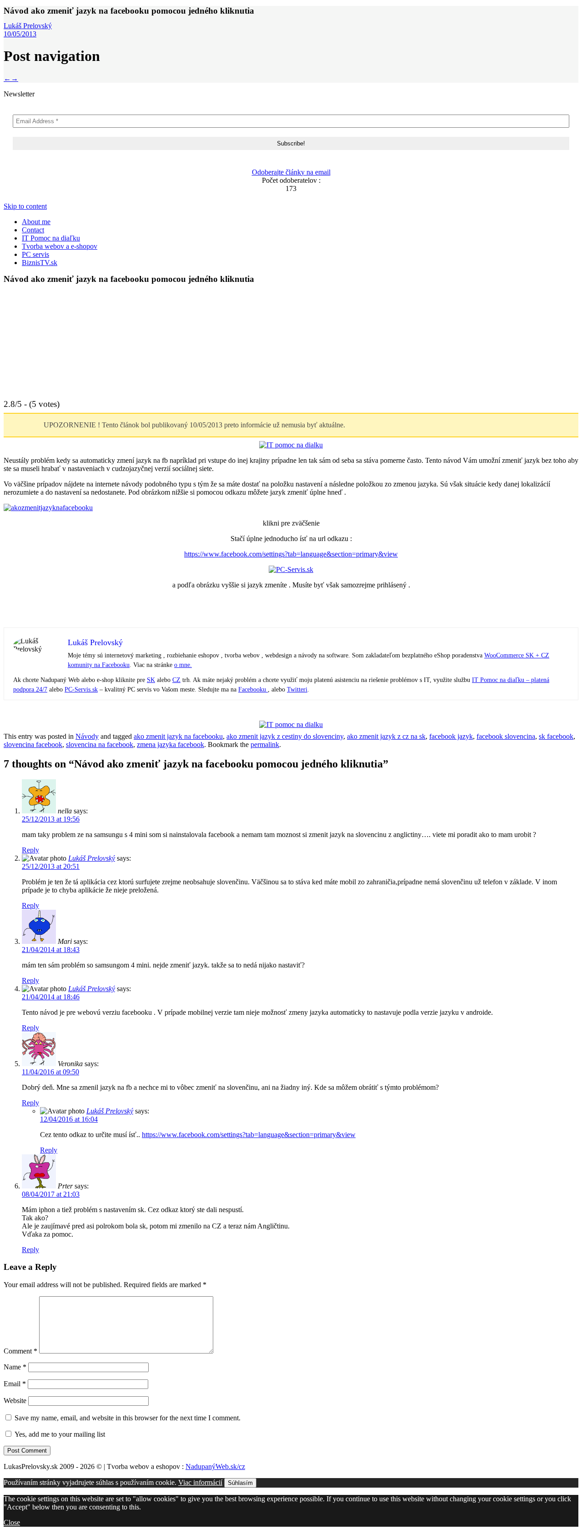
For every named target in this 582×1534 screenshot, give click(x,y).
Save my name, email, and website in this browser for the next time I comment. (128, 1418)
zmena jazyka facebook (170, 744)
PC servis (35, 254)
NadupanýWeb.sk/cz (215, 1466)
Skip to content (25, 206)
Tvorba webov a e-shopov (59, 246)
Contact (33, 230)
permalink (265, 744)
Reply (30, 850)
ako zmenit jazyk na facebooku (178, 736)
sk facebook (556, 736)
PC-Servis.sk (81, 689)
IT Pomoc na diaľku (51, 238)
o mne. (183, 665)
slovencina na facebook (99, 744)
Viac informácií (200, 1482)
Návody (87, 736)
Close (12, 1522)
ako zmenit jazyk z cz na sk (386, 736)
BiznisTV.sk (39, 262)
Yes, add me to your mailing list (59, 1434)
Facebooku (253, 689)
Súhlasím (240, 1482)
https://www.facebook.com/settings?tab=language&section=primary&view (291, 554)
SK (151, 680)
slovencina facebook (33, 744)
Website (15, 1400)
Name (15, 1367)
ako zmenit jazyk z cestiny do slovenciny (284, 736)
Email (15, 1384)
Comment (20, 1351)
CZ (176, 680)
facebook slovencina (506, 736)
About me (36, 222)
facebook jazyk (451, 736)
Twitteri (297, 689)
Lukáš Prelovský (28, 26)
